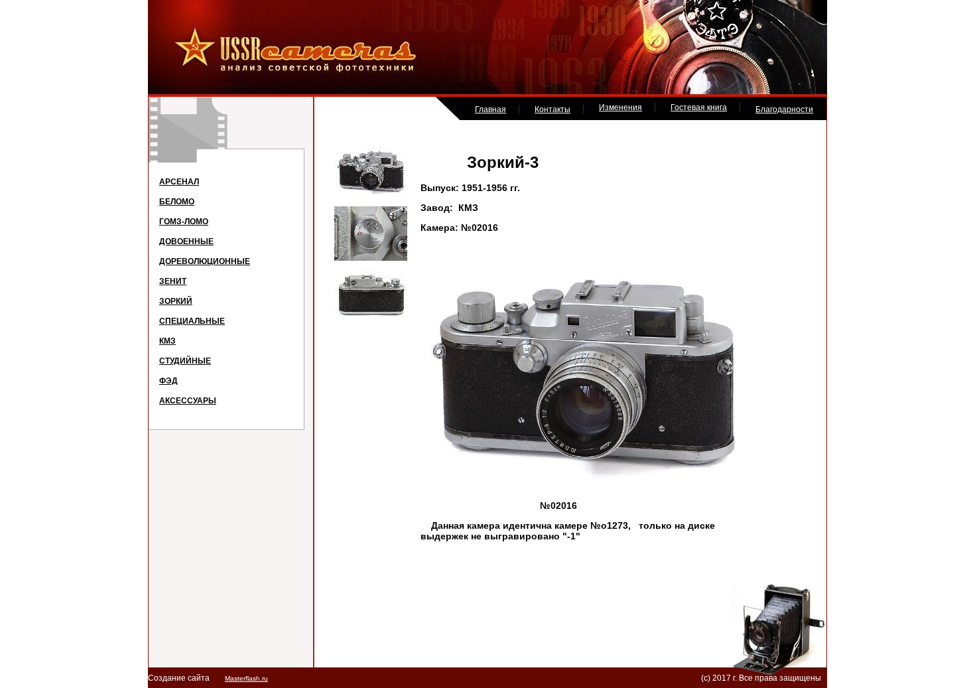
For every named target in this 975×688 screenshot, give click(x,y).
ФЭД (168, 380)
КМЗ (167, 341)
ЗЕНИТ (172, 281)
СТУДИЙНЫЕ (185, 361)
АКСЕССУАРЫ (187, 400)
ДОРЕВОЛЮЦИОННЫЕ (204, 261)
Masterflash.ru (246, 678)
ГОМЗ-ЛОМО (183, 221)
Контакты (552, 109)
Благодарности (784, 109)
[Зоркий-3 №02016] (370, 194)
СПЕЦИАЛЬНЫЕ (192, 321)
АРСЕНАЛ (179, 181)
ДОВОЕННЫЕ (186, 241)
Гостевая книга (699, 107)
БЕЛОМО (176, 201)
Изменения (620, 107)
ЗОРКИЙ (175, 301)
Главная (490, 109)
